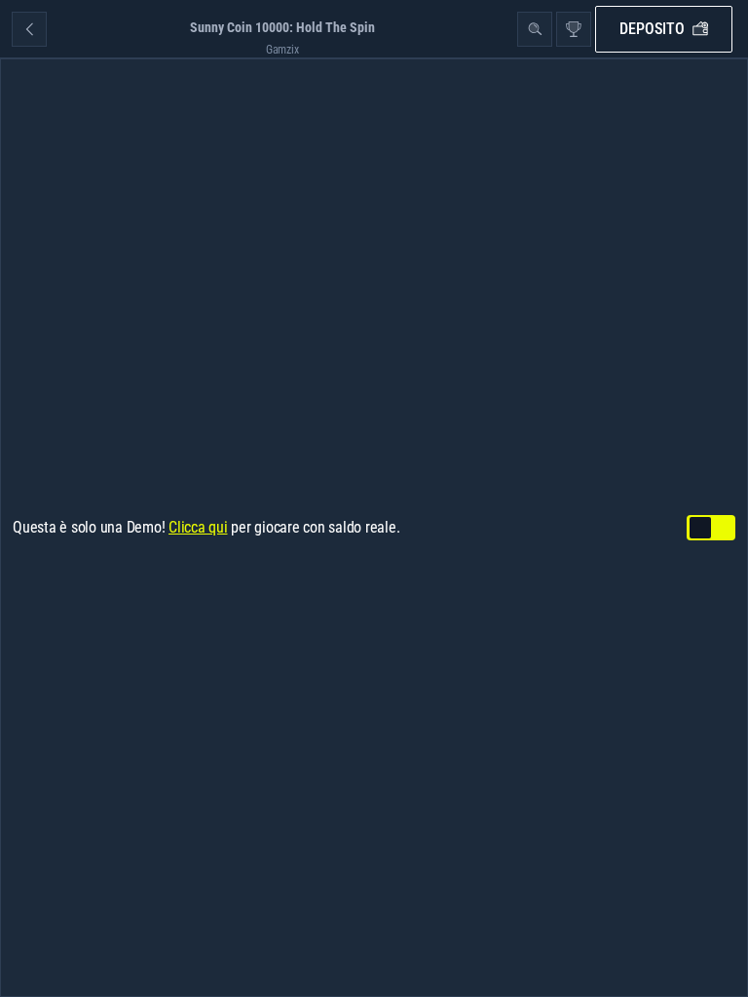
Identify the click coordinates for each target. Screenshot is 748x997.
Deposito (652, 28)
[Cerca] (534, 29)
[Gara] (573, 29)
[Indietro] (29, 29)
